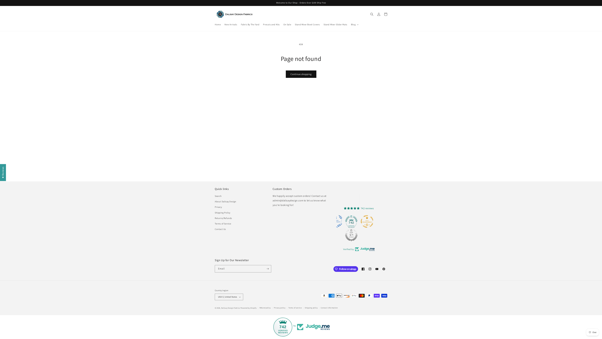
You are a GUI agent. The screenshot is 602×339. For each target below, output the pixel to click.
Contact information (329, 308)
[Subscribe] (267, 268)
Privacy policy (279, 308)
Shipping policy (311, 308)
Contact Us (220, 229)
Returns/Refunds (223, 218)
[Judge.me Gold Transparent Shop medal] (367, 221)
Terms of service (295, 308)
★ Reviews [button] (3, 172)
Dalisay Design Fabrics (230, 308)
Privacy (218, 207)
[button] (354, 24)
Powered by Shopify (248, 308)
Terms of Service (223, 223)
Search (218, 196)
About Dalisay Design (225, 201)
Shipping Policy (222, 212)
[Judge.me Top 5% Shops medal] (351, 235)
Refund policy (265, 308)
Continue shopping (301, 74)
